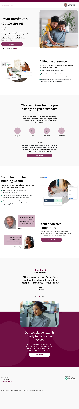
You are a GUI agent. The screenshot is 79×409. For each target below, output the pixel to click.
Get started (12, 44)
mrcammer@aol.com (6, 381)
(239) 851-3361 (5, 379)
